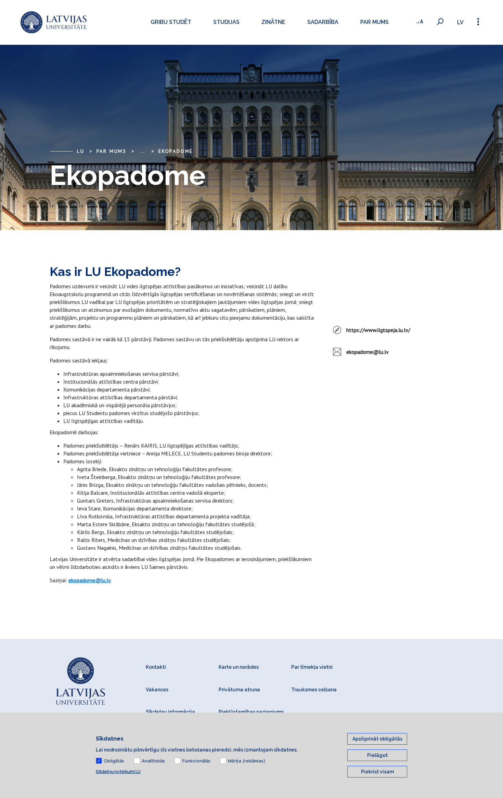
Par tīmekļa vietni (312, 667)
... (142, 151)
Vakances (157, 689)
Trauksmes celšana (314, 689)
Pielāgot (377, 755)
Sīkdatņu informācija (170, 712)
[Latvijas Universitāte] (54, 22)
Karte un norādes (239, 667)
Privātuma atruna (239, 689)
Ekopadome (175, 151)
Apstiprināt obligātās (377, 739)
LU (81, 151)
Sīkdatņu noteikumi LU (118, 771)
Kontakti (156, 667)
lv (460, 22)
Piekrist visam (377, 771)
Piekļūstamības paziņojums (251, 712)
